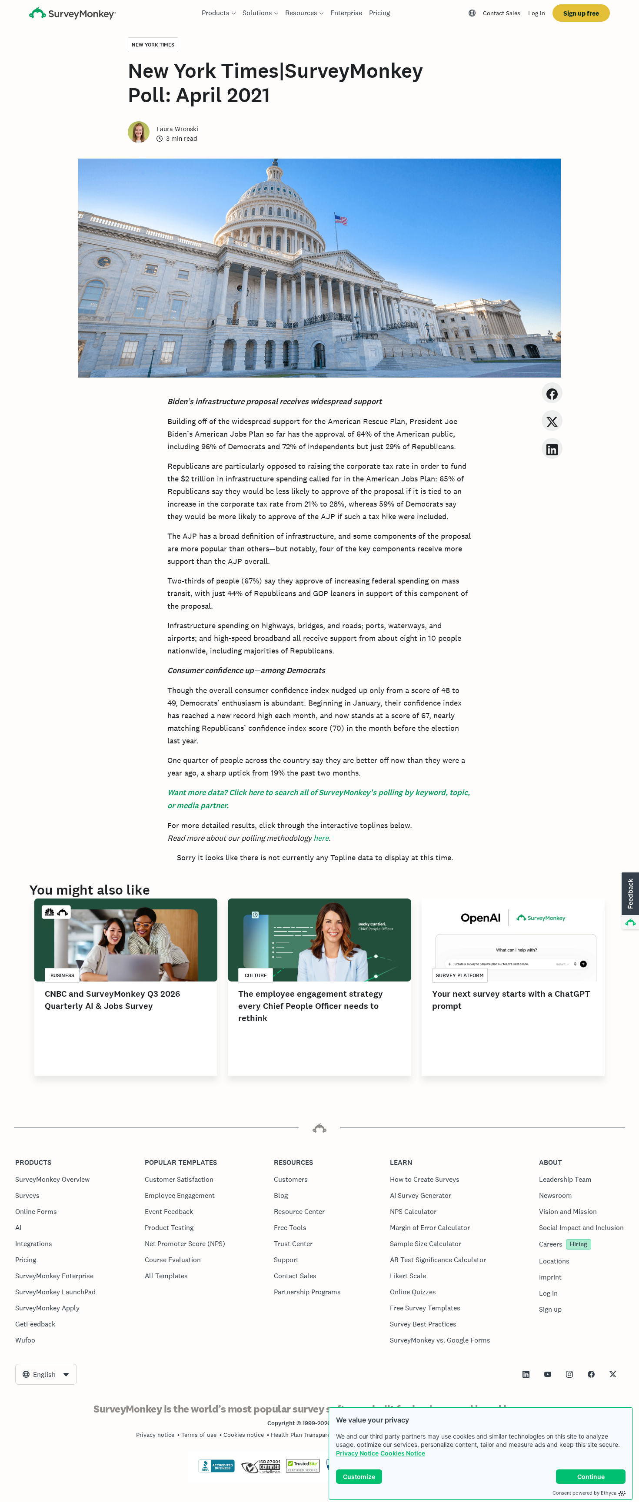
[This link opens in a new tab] (526, 1374)
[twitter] (552, 420)
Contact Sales (501, 13)
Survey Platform (460, 975)
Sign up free (581, 13)
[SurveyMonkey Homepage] (72, 14)
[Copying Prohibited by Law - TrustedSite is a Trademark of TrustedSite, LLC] (303, 1471)
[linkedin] (552, 448)
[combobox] (46, 1374)
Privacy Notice (357, 1453)
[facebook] (552, 392)
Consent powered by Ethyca (584, 1493)
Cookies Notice (402, 1453)
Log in (536, 13)
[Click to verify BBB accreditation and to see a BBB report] (216, 1471)
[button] (629, 901)
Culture (256, 975)
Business (62, 975)
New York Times (153, 44)
